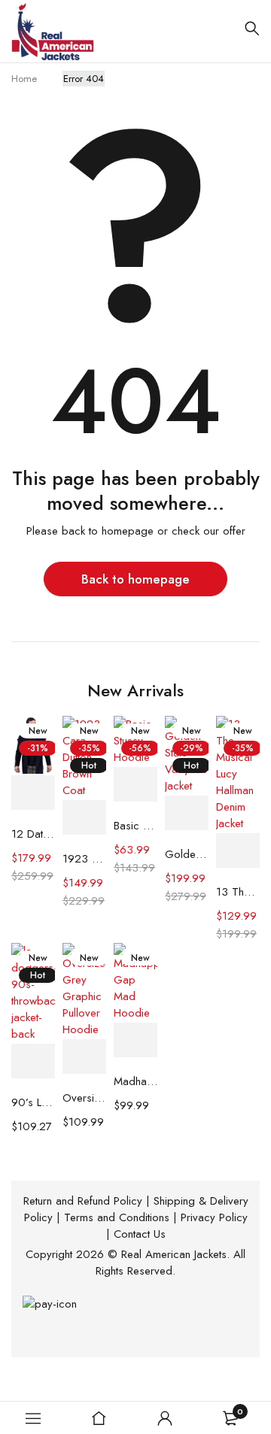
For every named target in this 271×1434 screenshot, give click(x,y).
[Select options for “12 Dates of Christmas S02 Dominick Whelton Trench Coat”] (33, 793)
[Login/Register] (165, 1418)
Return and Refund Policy (82, 1201)
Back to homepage (135, 579)
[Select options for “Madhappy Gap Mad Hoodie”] (135, 1040)
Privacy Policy (214, 1217)
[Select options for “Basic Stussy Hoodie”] (135, 784)
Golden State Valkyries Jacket (187, 854)
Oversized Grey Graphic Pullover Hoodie (84, 1098)
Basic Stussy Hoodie (135, 825)
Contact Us (140, 1234)
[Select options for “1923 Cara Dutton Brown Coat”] (84, 817)
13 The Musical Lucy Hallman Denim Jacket (238, 892)
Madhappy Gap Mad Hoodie (135, 1081)
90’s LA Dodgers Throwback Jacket (33, 1102)
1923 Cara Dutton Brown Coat (84, 858)
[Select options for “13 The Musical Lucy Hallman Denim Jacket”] (238, 851)
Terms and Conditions (116, 1217)
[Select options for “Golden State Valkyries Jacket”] (187, 813)
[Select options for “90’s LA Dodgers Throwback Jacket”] (33, 1061)
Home (24, 78)
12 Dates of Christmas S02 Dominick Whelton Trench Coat (33, 834)
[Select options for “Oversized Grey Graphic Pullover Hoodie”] (84, 1057)
